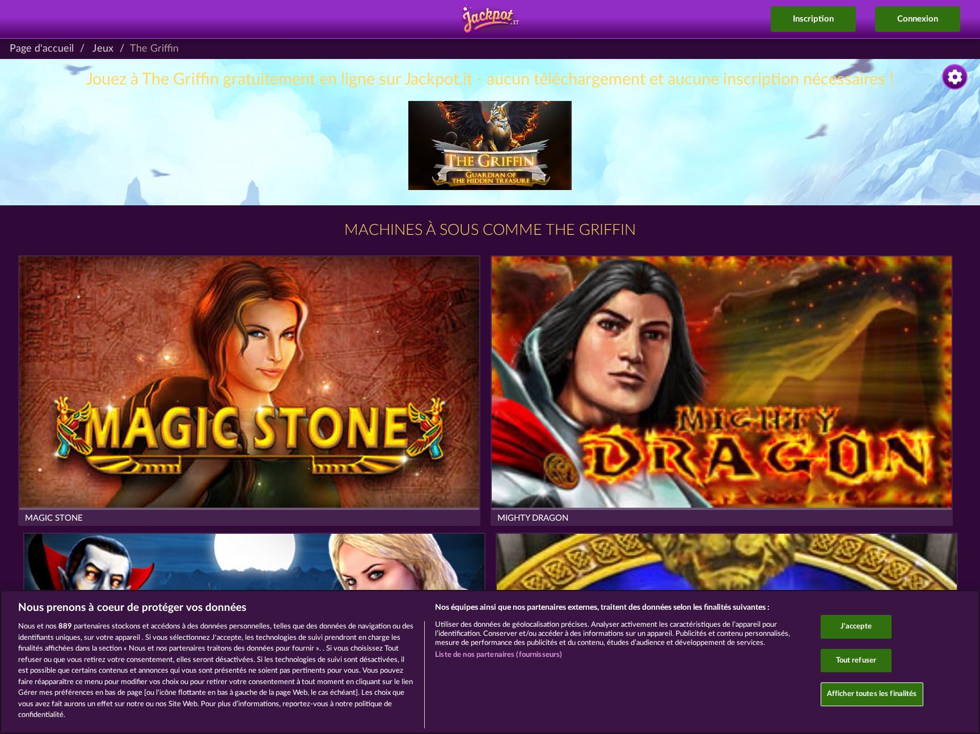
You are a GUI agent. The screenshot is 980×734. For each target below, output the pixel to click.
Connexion (917, 19)
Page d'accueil (42, 49)
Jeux (102, 49)
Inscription (813, 19)
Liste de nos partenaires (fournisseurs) (498, 655)
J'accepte (856, 626)
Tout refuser (856, 660)
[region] (490, 662)
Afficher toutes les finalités (872, 694)
